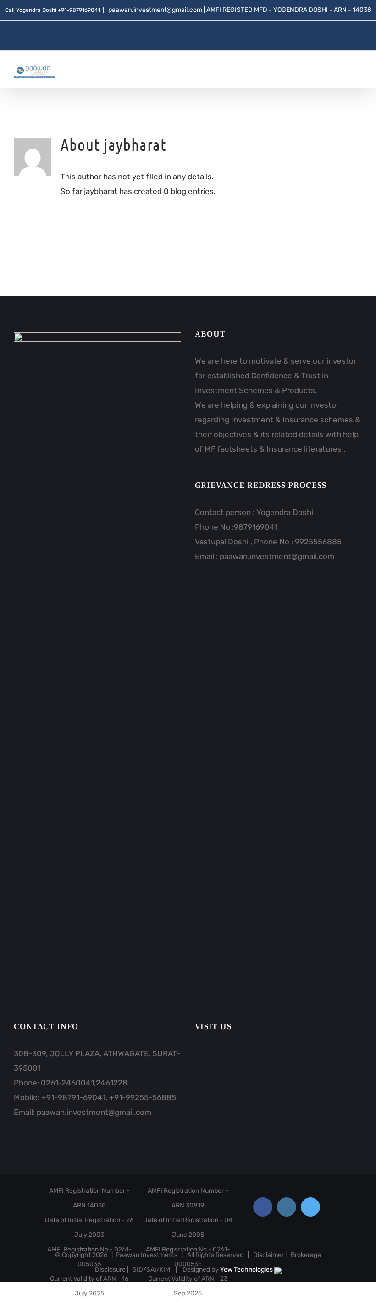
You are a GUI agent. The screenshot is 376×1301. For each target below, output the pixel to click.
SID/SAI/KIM (151, 1269)
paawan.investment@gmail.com (277, 556)
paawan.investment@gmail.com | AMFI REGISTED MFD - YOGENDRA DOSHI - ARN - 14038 (239, 10)
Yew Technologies (247, 1269)
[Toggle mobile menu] (358, 72)
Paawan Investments (146, 1255)
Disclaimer (268, 1255)
